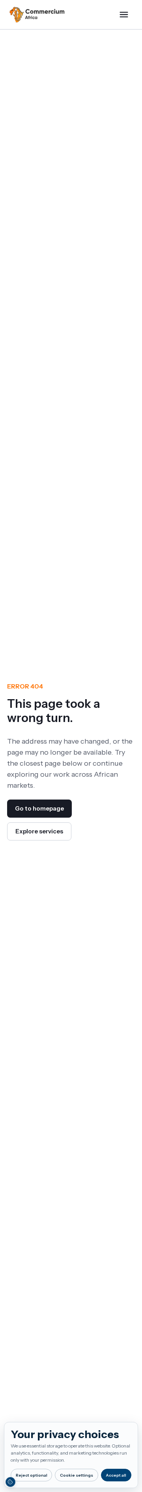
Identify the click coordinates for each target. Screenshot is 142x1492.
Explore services (39, 831)
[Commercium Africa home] (37, 14)
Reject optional (31, 1475)
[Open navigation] (124, 14)
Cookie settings (76, 1475)
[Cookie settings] (10, 1481)
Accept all (116, 1475)
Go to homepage (39, 808)
